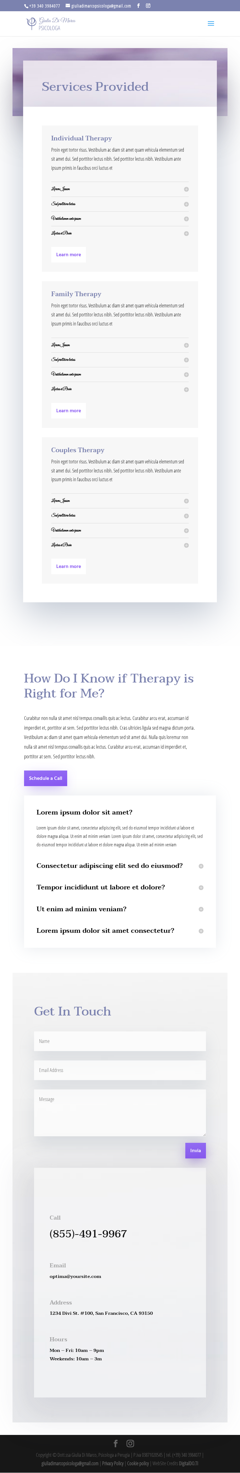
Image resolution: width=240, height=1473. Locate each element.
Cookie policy (138, 1463)
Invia (195, 1151)
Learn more (68, 255)
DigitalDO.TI (188, 1463)
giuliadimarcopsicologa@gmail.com (70, 1463)
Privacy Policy (112, 1463)
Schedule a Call (45, 779)
